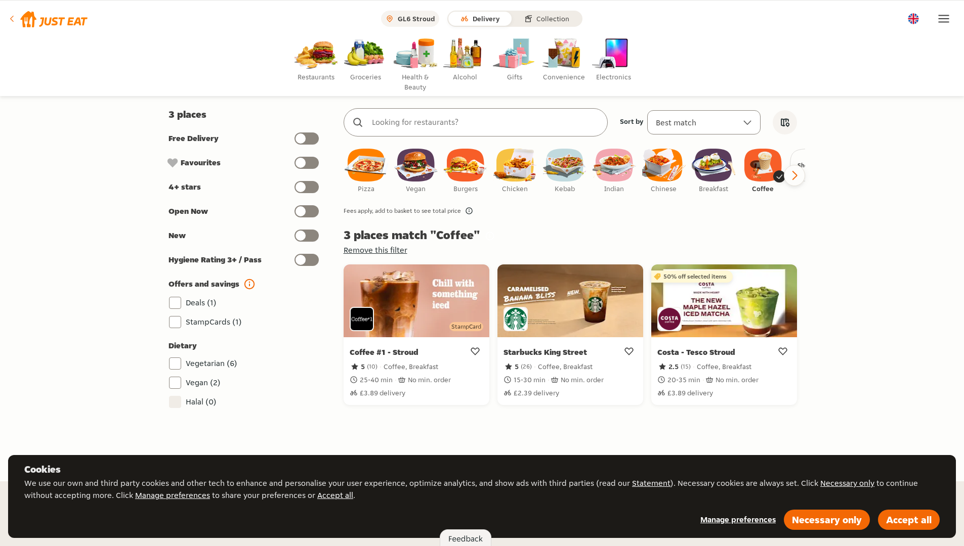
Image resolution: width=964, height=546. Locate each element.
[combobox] (486, 122)
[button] (48, 19)
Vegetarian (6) (211, 363)
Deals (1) (201, 302)
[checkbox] (366, 171)
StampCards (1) (214, 321)
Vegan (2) (203, 382)
